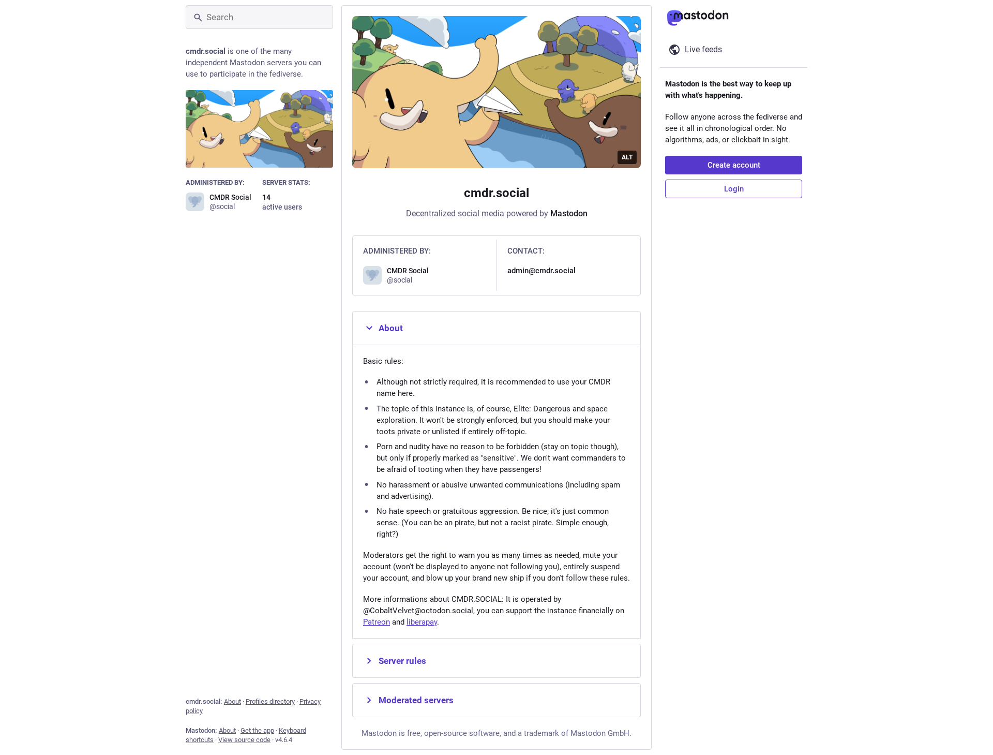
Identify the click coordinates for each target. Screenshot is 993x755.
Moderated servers (416, 700)
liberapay (422, 622)
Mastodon (569, 213)
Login (734, 189)
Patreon (376, 622)
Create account (734, 165)
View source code (244, 740)
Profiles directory (270, 701)
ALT (627, 157)
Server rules (402, 661)
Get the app (257, 730)
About (232, 701)
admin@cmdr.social (541, 270)
